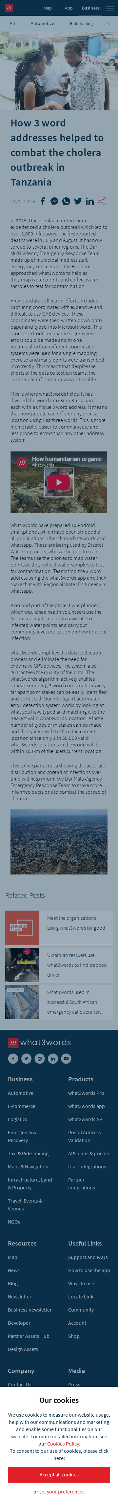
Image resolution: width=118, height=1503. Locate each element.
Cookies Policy (63, 1443)
